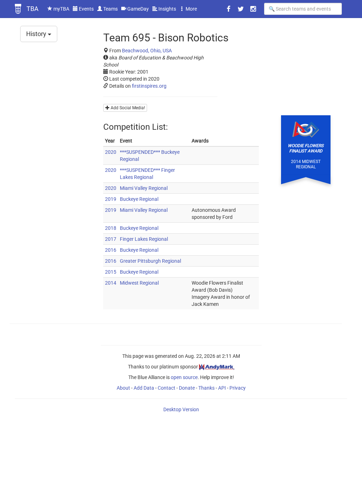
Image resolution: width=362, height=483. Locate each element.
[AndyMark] (216, 366)
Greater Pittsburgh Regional (150, 261)
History (37, 33)
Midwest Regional (139, 283)
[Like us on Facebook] (228, 9)
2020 (110, 152)
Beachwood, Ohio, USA (147, 50)
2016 (110, 250)
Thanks (206, 388)
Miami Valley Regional (144, 188)
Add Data (144, 388)
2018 (110, 228)
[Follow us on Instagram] (253, 9)
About (123, 388)
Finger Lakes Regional (144, 239)
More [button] (191, 9)
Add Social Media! (127, 107)
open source (184, 377)
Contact (166, 388)
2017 (110, 239)
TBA (33, 8)
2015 (110, 272)
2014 (110, 283)
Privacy (237, 388)
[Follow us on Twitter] (240, 9)
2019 (110, 199)
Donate (187, 388)
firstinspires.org (149, 86)
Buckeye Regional (139, 199)
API (222, 388)
